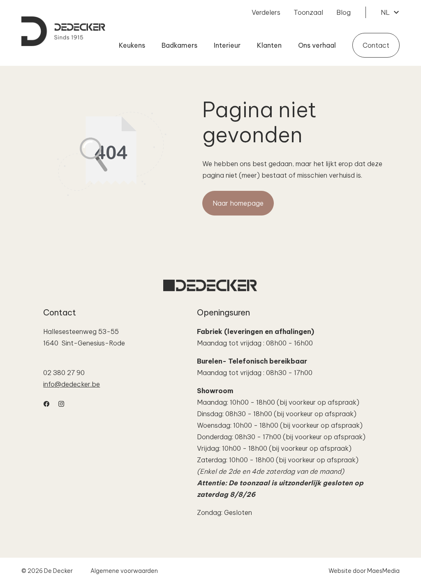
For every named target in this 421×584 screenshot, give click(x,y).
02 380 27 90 (64, 372)
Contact (376, 45)
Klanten (269, 45)
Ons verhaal (317, 45)
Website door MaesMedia (364, 571)
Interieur (227, 45)
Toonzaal (308, 12)
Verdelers (266, 12)
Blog (343, 12)
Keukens (132, 45)
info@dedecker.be (71, 384)
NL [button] (386, 12)
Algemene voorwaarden (124, 571)
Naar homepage (238, 203)
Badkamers (179, 45)
